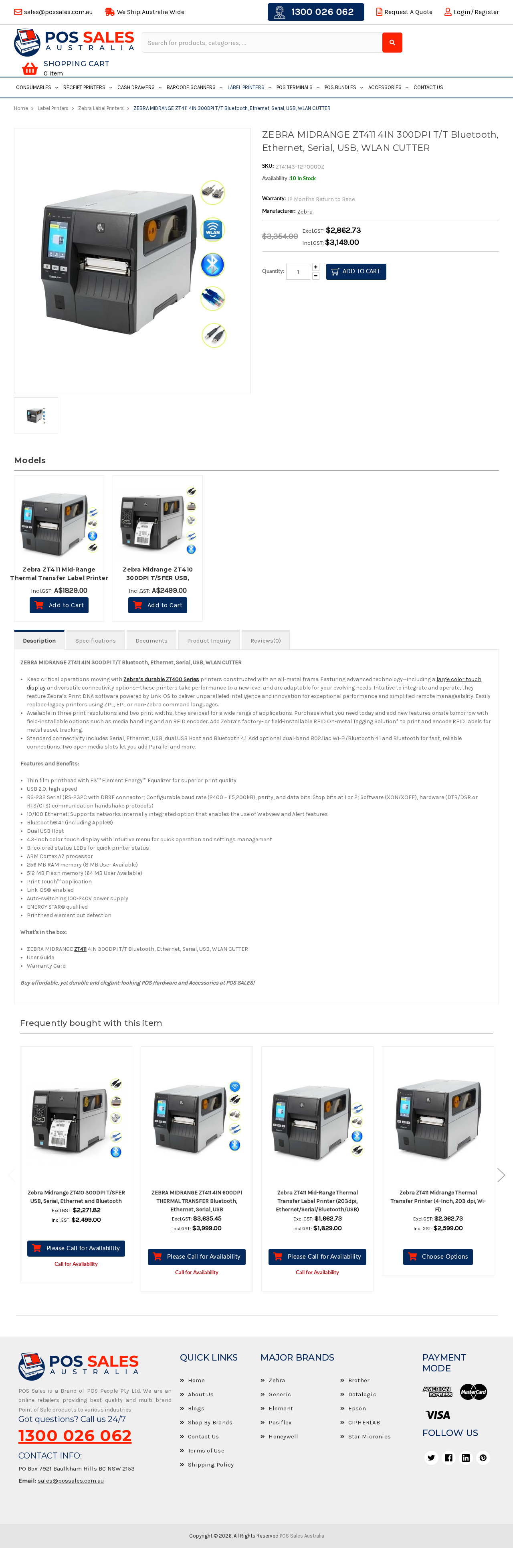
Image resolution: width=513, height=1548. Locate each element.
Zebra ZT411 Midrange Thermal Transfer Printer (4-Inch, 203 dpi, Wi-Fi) (438, 1201)
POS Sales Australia (302, 1536)
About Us (201, 1394)
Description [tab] (39, 640)
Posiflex (280, 1422)
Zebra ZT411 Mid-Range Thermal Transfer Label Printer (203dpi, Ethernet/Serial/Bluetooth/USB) (317, 1201)
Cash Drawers (136, 87)
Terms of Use (206, 1450)
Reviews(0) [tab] (265, 640)
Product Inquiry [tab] (209, 640)
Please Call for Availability (83, 1248)
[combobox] (263, 43)
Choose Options (445, 1257)
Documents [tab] (151, 640)
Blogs (196, 1408)
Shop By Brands (210, 1422)
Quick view (83, 1118)
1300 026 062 (321, 11)
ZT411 (80, 949)
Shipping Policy (211, 1464)
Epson (357, 1408)
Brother (359, 1380)
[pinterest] (483, 1458)
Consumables (33, 87)
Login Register (476, 12)
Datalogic (362, 1394)
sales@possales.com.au (71, 1480)
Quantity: (273, 271)
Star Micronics (369, 1436)
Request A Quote (408, 12)
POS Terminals (295, 87)
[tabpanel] (76, 1170)
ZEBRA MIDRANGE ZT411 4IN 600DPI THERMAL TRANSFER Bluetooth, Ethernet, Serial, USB (196, 1201)
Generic (280, 1394)
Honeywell (283, 1436)
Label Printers (246, 87)
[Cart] (30, 68)
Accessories (385, 87)
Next (497, 1175)
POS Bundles (340, 87)
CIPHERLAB (364, 1422)
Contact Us (428, 87)
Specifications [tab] (95, 640)
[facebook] (449, 1458)
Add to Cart (66, 605)
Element (281, 1408)
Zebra (305, 211)
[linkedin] (466, 1458)
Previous (16, 1175)
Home (196, 1380)
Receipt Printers (84, 87)
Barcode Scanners (191, 87)
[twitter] (431, 1458)
